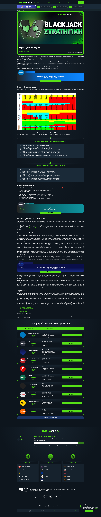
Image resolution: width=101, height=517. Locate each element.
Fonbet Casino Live (33, 367)
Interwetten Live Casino (33, 401)
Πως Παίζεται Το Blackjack (25, 307)
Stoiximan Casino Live (33, 333)
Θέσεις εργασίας (56, 505)
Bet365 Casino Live (33, 375)
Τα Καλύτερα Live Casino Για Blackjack (27, 310)
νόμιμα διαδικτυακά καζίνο (30, 228)
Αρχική (18, 10)
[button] (26, 6)
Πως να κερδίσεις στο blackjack (26, 308)
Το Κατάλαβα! (89, 511)
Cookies (96, 508)
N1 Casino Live (33, 384)
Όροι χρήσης (37, 505)
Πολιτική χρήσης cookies (46, 505)
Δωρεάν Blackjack (23, 311)
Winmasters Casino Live (33, 392)
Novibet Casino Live (33, 341)
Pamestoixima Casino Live (33, 358)
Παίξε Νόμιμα (50, 81)
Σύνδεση (81, 2)
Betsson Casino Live (33, 409)
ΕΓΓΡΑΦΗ (50, 212)
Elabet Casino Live (33, 350)
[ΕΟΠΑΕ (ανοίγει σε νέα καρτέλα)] (54, 496)
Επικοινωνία (64, 505)
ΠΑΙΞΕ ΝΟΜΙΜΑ (72, 334)
